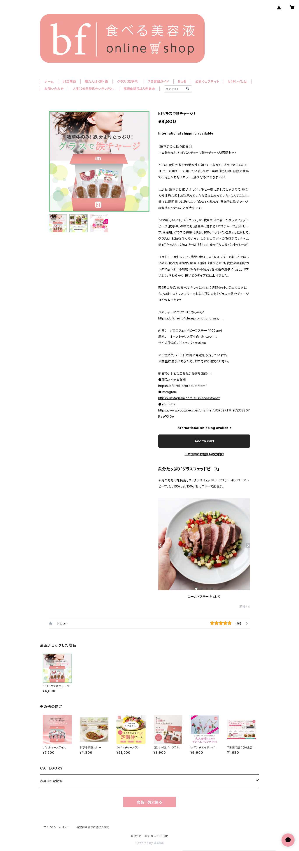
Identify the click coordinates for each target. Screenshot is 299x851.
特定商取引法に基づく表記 (92, 827)
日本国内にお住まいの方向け (204, 454)
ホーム (49, 81)
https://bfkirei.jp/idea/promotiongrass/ (190, 318)
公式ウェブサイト (207, 81)
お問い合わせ (54, 88)
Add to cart (204, 441)
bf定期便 (69, 81)
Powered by (144, 843)
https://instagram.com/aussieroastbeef (189, 398)
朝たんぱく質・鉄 (96, 81)
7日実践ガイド (158, 81)
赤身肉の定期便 (51, 781)
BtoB (182, 81)
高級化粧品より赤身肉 (139, 88)
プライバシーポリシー (56, 827)
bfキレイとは (237, 81)
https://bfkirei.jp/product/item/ (182, 386)
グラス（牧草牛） (128, 81)
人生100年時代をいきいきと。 (94, 88)
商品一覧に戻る (149, 802)
